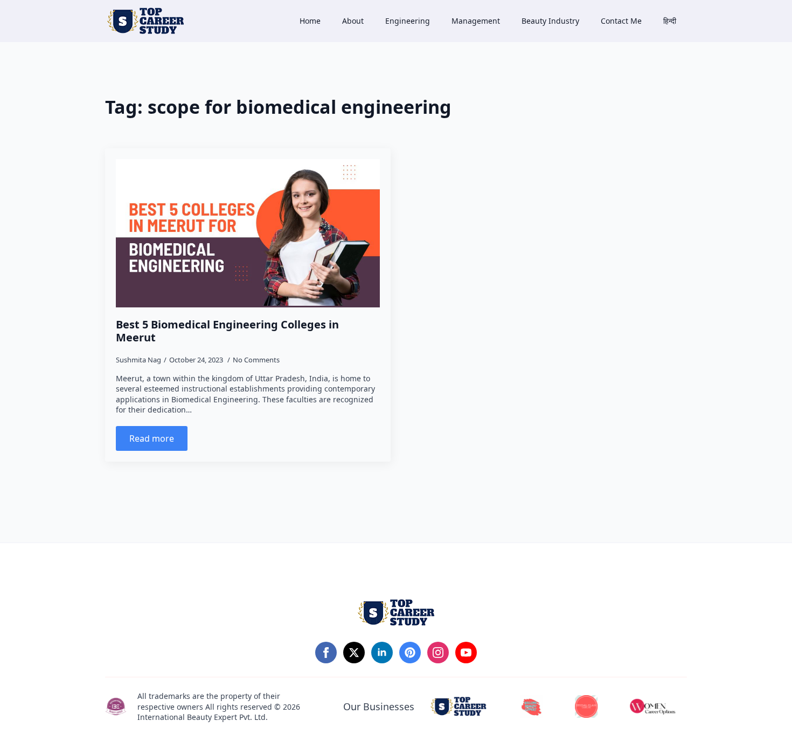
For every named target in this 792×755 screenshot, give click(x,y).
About (353, 21)
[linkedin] (382, 652)
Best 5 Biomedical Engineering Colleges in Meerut (227, 331)
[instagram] (438, 652)
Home (310, 21)
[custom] (410, 652)
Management (475, 21)
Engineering (407, 21)
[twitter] (354, 652)
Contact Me (621, 21)
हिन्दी (669, 21)
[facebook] (326, 652)
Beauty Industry (550, 21)
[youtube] (466, 652)
